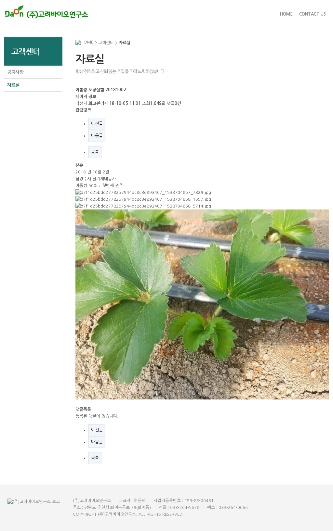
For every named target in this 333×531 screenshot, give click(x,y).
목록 (95, 152)
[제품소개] (171, 14)
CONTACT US (312, 14)
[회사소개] (126, 14)
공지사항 (15, 72)
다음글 (97, 135)
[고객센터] (215, 14)
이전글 (97, 123)
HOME (286, 14)
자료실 (13, 85)
